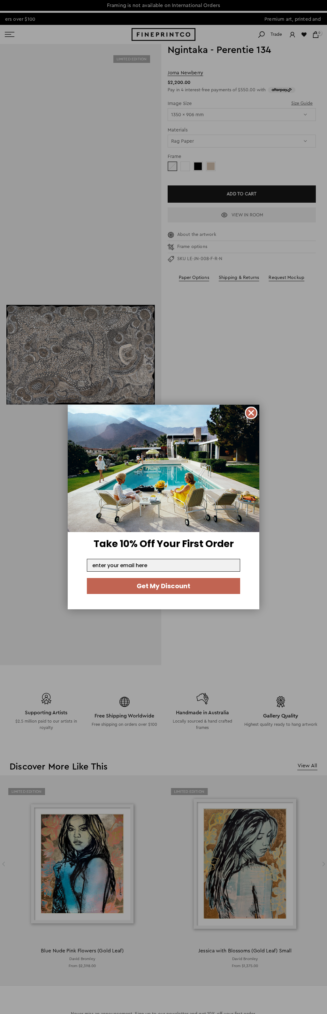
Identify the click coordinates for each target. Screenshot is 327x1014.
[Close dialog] (251, 412)
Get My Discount (163, 586)
